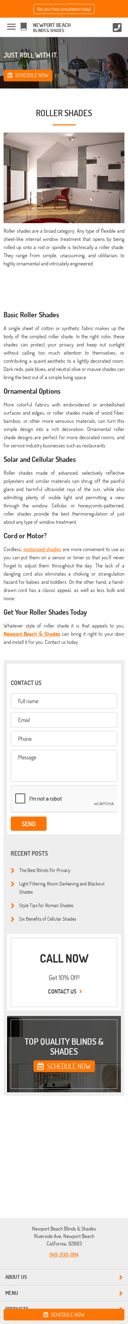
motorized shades (42, 549)
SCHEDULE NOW (68, 1066)
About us (16, 1277)
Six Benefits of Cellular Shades (47, 918)
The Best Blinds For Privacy (44, 870)
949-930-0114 (64, 1254)
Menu (11, 1293)
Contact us (63, 991)
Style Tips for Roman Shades (46, 905)
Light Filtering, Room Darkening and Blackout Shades (62, 887)
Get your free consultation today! (64, 9)
